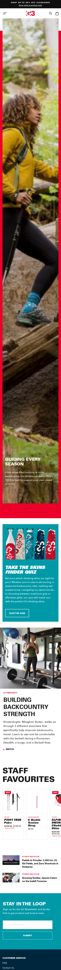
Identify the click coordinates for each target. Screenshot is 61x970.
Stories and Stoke (31, 856)
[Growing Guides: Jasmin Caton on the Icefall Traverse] (11, 877)
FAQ (5, 963)
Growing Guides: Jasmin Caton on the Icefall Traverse (39, 879)
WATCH (10, 749)
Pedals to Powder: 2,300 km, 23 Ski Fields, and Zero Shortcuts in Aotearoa (40, 863)
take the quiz (17, 614)
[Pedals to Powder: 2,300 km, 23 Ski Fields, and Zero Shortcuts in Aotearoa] (11, 860)
